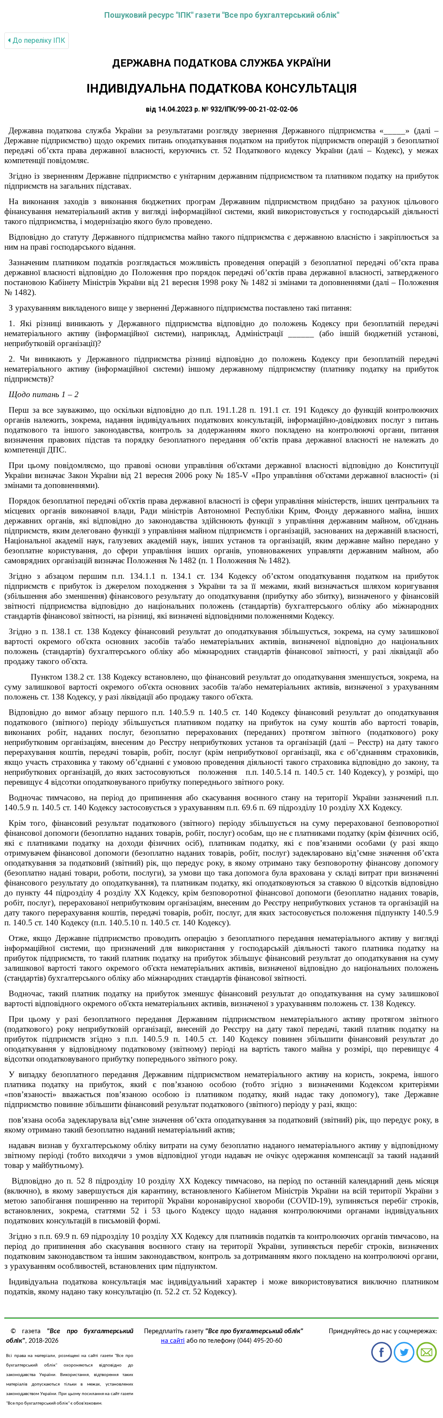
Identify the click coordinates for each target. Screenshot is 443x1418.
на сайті (173, 1341)
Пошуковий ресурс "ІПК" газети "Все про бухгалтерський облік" (221, 14)
